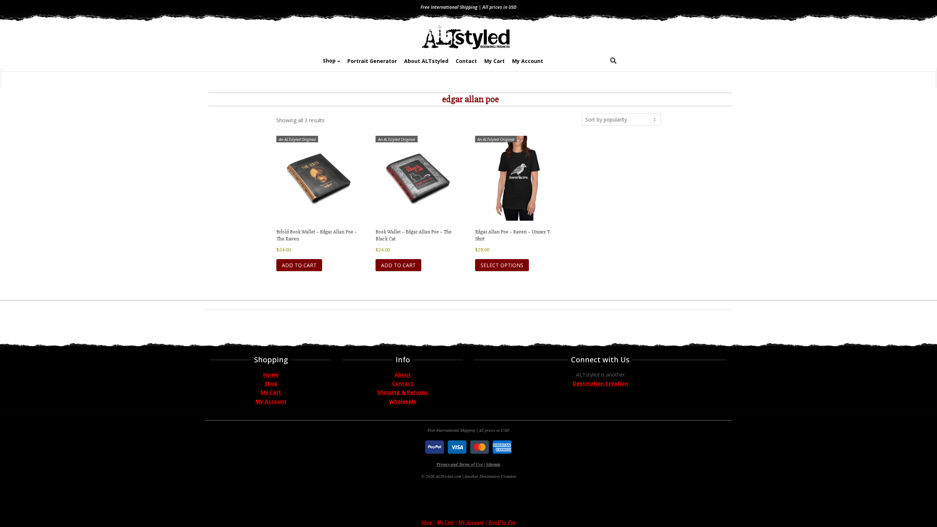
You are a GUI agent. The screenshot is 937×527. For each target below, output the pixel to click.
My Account (271, 401)
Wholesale (403, 401)
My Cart (271, 392)
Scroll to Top (502, 522)
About (403, 374)
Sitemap (493, 464)
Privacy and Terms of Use (460, 464)
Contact (402, 383)
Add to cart (299, 265)
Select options (502, 265)
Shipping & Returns (402, 392)
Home (271, 374)
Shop (271, 383)
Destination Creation (600, 383)
